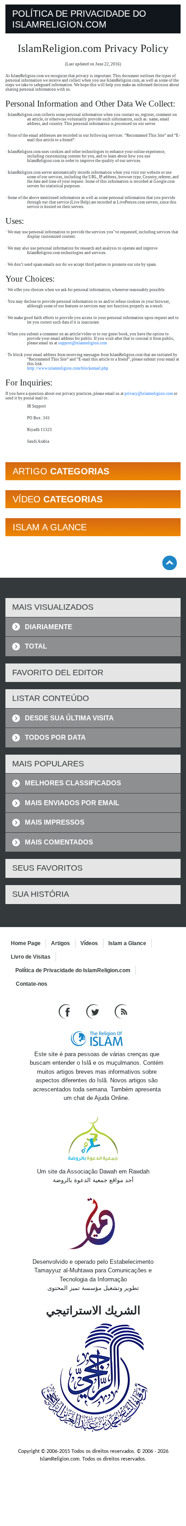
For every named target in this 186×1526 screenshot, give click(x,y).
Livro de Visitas (31, 957)
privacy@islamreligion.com (149, 393)
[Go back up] (169, 562)
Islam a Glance (127, 943)
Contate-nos (31, 984)
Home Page (26, 943)
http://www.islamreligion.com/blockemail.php (67, 368)
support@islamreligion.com (82, 343)
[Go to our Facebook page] (66, 1010)
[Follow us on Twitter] (93, 1010)
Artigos (60, 943)
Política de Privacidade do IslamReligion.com (72, 970)
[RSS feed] (121, 1010)
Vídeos (89, 943)
